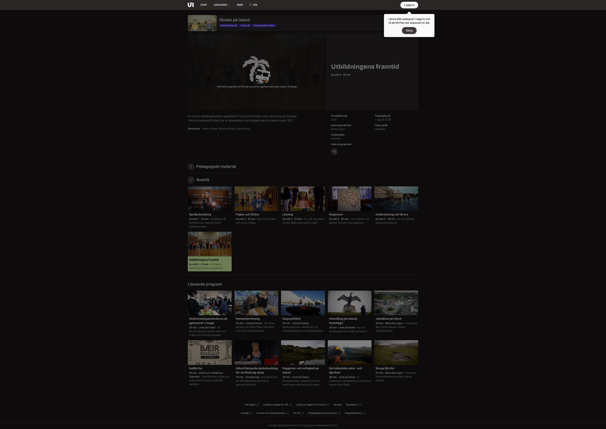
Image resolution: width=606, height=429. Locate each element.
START (203, 5)
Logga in (409, 4)
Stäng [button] (409, 30)
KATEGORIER (220, 5)
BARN (240, 5)
